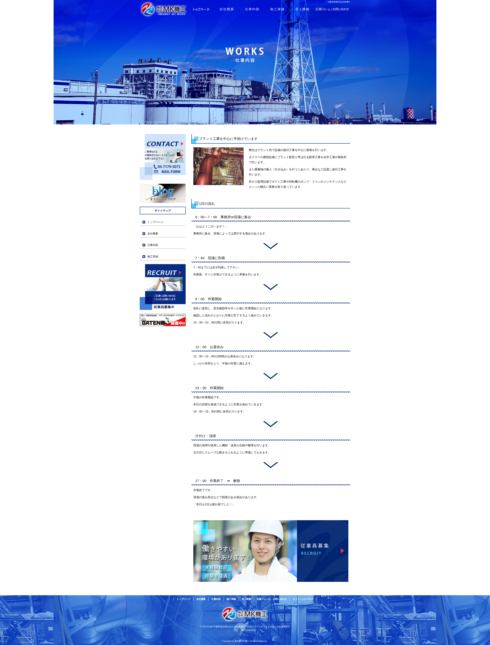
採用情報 (163, 287)
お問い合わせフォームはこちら (163, 157)
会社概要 (227, 9)
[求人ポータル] (163, 325)
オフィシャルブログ (163, 193)
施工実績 (277, 9)
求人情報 (302, 9)
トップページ (177, 9)
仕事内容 (252, 9)
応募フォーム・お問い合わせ (332, 9)
